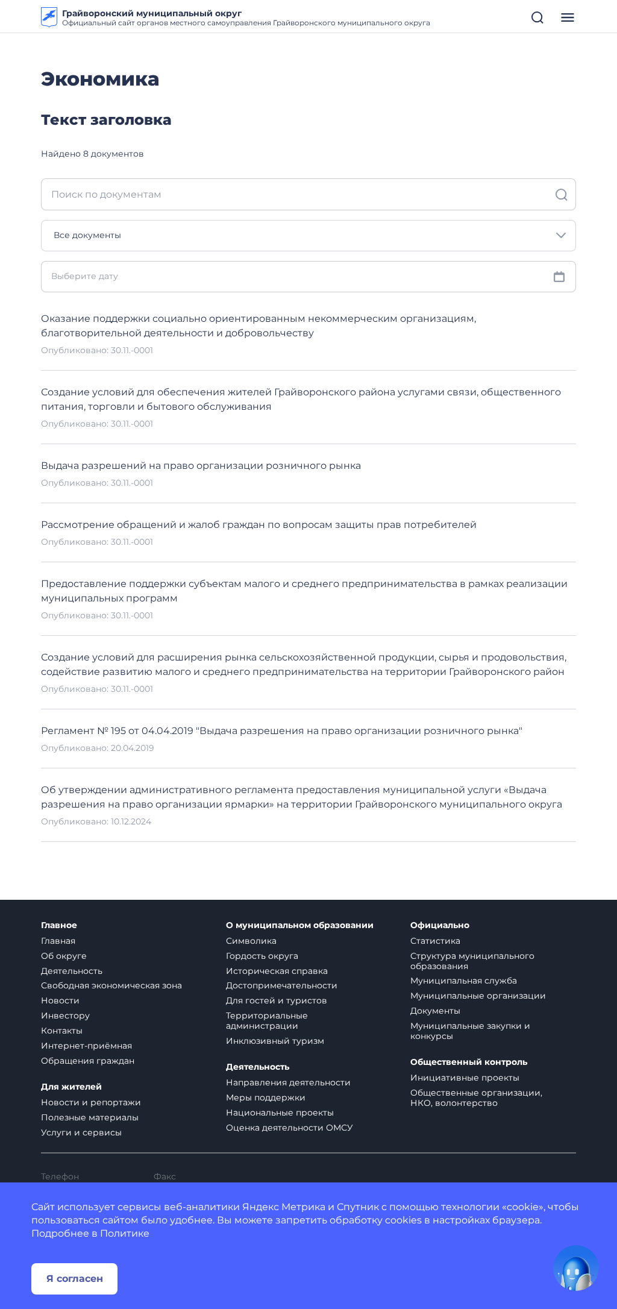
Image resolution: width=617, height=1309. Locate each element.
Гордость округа (262, 955)
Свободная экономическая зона (111, 985)
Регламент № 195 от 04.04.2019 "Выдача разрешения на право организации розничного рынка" (281, 730)
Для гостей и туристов (276, 1000)
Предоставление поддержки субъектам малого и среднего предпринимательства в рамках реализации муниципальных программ (304, 591)
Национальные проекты (280, 1112)
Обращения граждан (87, 1060)
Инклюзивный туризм (275, 1040)
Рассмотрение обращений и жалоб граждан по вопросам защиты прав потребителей (259, 524)
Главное (59, 925)
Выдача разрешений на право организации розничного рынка (201, 465)
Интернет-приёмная (86, 1045)
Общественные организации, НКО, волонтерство (476, 1097)
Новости (60, 1000)
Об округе (64, 955)
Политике (124, 1233)
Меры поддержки (265, 1097)
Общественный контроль (468, 1062)
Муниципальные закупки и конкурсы (470, 1030)
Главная (58, 940)
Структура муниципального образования (472, 961)
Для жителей (71, 1087)
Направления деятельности (288, 1082)
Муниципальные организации (478, 995)
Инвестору (65, 1015)
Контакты (62, 1030)
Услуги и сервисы (81, 1132)
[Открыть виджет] (576, 1268)
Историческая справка (277, 970)
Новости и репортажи (91, 1102)
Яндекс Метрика (283, 1207)
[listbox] (308, 235)
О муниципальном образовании (300, 925)
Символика (251, 940)
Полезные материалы (90, 1117)
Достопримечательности (281, 985)
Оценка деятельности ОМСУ (289, 1127)
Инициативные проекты (464, 1077)
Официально (439, 925)
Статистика (435, 940)
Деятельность (71, 970)
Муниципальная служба (463, 980)
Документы (435, 1010)
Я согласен (74, 1278)
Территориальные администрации (267, 1020)
